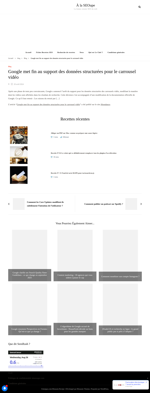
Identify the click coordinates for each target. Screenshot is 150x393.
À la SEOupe (85, 5)
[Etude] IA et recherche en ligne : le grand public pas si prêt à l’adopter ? (120, 330)
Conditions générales (116, 52)
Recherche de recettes (66, 52)
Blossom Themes (83, 389)
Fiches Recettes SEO (44, 52)
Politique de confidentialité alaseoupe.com (26, 378)
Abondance (105, 104)
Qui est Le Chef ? (95, 52)
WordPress (104, 389)
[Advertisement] (75, 31)
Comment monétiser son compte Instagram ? (120, 276)
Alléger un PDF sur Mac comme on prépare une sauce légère (74, 133)
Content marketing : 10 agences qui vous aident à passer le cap (75, 276)
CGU (10, 373)
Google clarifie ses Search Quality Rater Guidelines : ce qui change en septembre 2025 (29, 275)
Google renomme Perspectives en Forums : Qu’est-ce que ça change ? (29, 330)
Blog (9, 66)
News (82, 52)
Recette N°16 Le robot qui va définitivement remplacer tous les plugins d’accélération (83, 153)
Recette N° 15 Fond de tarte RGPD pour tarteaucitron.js (72, 173)
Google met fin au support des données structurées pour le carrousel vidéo (48, 104)
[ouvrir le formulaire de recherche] (139, 7)
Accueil (28, 52)
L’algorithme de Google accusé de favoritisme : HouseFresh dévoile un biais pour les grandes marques (75, 329)
